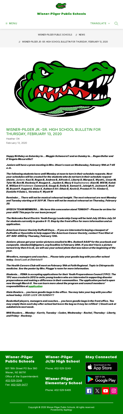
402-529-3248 (13, 380)
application (35, 286)
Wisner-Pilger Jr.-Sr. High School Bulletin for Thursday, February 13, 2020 (65, 41)
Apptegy (68, 409)
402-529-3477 (19, 384)
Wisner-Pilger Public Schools (55, 34)
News (82, 34)
